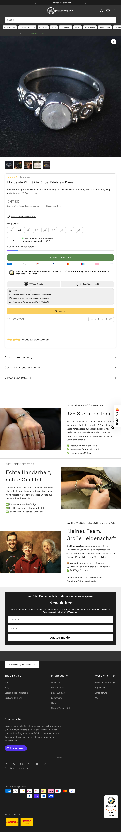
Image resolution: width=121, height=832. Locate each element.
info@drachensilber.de (85, 581)
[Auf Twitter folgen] (13, 763)
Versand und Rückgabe (16, 692)
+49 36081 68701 (42, 302)
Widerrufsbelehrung (105, 682)
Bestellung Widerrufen (22, 664)
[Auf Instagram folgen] (21, 763)
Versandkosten (25, 206)
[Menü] (116, 797)
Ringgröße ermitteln (61, 708)
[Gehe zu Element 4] (37, 165)
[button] (117, 416)
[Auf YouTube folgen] (36, 763)
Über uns (55, 682)
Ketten (77, 27)
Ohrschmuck (65, 27)
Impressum (100, 687)
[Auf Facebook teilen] (98, 319)
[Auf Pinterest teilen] (106, 319)
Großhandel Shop (13, 697)
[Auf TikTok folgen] (44, 763)
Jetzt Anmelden (60, 637)
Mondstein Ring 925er (35, 33)
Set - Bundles (58, 692)
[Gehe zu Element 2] (18, 165)
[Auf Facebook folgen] (6, 763)
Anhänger (43, 27)
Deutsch (59, 757)
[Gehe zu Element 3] (28, 165)
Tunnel (19, 33)
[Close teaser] (112, 427)
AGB (97, 697)
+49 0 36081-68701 (93, 577)
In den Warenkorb (60, 257)
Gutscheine (56, 697)
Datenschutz (101, 692)
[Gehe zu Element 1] (9, 165)
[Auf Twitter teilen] (102, 319)
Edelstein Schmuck (27, 27)
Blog (53, 702)
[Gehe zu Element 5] (46, 165)
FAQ (7, 687)
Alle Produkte (9, 27)
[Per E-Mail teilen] (110, 319)
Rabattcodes (57, 687)
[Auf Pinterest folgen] (29, 763)
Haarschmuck (104, 27)
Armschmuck (90, 27)
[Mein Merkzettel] (108, 11)
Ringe (53, 27)
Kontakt (8, 682)
